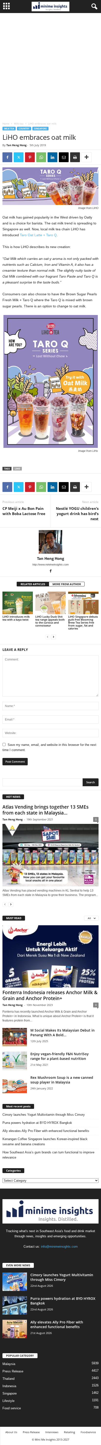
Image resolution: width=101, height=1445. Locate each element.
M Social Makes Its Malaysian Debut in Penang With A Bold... (62, 1032)
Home (5, 123)
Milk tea (19, 123)
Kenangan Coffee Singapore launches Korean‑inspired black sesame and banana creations (45, 1141)
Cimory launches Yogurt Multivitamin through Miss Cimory (43, 1114)
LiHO (17, 468)
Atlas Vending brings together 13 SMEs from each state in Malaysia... (45, 810)
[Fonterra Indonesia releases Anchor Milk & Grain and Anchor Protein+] (50, 956)
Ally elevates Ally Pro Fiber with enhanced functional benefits (45, 1131)
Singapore (40, 128)
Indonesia (9, 1386)
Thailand (8, 1379)
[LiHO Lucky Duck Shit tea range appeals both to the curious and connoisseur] (50, 603)
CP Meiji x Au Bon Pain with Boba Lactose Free (23, 511)
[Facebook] (7, 157)
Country (24, 128)
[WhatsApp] (41, 157)
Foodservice (88, 1432)
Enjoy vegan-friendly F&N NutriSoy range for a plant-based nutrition (59, 1056)
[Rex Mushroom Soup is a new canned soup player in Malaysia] (14, 1084)
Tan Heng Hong (16, 145)
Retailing (69, 1432)
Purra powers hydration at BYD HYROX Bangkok (37, 1123)
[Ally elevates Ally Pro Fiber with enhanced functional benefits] (14, 1329)
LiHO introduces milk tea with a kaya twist (16, 618)
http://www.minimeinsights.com (50, 564)
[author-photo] (50, 542)
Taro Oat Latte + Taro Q (38, 235)
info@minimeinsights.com (59, 1246)
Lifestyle (8, 1401)
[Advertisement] (50, 66)
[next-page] (53, 636)
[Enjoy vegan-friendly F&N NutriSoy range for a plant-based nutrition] (14, 1061)
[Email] (64, 157)
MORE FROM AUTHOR (66, 584)
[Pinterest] (30, 157)
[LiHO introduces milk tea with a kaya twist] (17, 603)
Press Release (12, 1371)
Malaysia (8, 1364)
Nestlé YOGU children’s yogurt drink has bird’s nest (77, 513)
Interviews (51, 1432)
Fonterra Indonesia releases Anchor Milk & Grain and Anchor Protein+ (50, 995)
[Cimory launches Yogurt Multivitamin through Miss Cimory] (14, 1281)
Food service (11, 1408)
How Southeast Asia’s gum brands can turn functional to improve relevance (48, 1154)
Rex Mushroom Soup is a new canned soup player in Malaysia (61, 1079)
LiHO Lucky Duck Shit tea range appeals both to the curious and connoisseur (50, 621)
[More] (86, 157)
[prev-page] (47, 636)
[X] (19, 157)
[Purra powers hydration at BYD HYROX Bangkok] (14, 1305)
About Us (11, 1432)
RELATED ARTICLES (33, 584)
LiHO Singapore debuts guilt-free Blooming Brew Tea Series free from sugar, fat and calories (83, 622)
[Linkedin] (52, 157)
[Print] (75, 157)
